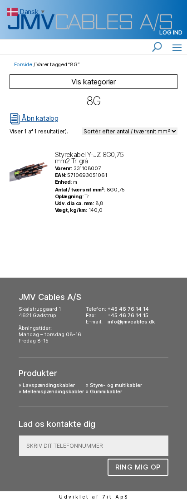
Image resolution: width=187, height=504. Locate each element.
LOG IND (170, 32)
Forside (23, 64)
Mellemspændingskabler (53, 391)
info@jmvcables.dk (131, 321)
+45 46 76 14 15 (128, 315)
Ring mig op (138, 467)
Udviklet (74, 496)
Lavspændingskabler (49, 385)
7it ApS (115, 496)
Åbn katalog (34, 118)
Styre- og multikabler (116, 385)
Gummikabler (106, 391)
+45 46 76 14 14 (128, 309)
